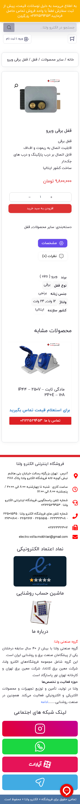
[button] (16, 86)
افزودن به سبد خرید (40, 208)
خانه (70, 59)
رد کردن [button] (23, 15)
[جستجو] (8, 27)
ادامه (44, 702)
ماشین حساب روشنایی (40, 593)
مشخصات (49, 243)
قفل (34, 59)
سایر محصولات (52, 59)
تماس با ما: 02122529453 (40, 420)
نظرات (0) (49, 256)
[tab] (52, 243)
